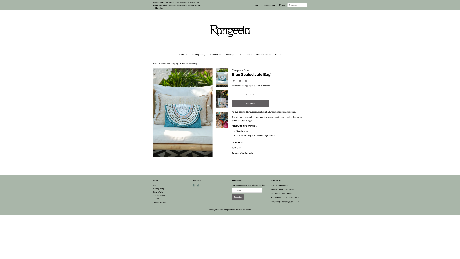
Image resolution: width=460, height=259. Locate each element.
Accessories (245, 55)
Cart (283, 5)
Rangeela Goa (229, 210)
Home (155, 64)
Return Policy (158, 192)
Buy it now (250, 103)
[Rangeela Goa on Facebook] (194, 186)
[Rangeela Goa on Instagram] (198, 186)
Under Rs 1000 (262, 55)
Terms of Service (159, 202)
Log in (257, 5)
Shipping (247, 86)
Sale (277, 55)
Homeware (214, 55)
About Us (183, 55)
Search (156, 185)
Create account (269, 5)
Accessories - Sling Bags (169, 64)
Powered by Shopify (243, 210)
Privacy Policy (158, 189)
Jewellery (229, 55)
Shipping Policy (198, 55)
